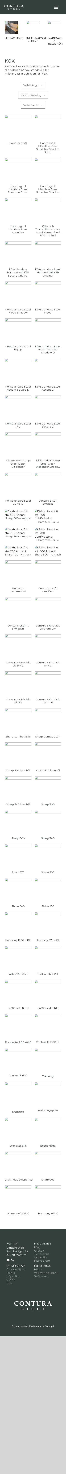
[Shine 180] (48, 879)
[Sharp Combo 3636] (18, 710)
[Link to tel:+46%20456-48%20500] (12, 1260)
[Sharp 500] (18, 811)
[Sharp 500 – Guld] (48, 511)
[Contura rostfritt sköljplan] (18, 599)
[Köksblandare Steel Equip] (18, 320)
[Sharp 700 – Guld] (48, 529)
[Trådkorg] (48, 1049)
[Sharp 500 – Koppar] (18, 511)
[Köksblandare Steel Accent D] (48, 360)
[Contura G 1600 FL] (48, 1015)
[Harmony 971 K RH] (48, 913)
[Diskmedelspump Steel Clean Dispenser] (18, 434)
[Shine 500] (48, 845)
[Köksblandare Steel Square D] (48, 397)
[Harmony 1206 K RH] (18, 913)
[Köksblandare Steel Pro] (18, 397)
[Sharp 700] (48, 778)
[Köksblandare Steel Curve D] (18, 474)
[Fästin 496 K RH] (18, 981)
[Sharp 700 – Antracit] (18, 547)
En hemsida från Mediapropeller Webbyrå (33, 1326)
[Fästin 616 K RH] (48, 947)
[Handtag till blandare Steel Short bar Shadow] (48, 159)
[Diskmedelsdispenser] (18, 1153)
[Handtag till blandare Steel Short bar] (18, 199)
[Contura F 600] (18, 1049)
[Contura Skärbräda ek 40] (48, 636)
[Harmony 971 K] (48, 1187)
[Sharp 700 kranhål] (18, 744)
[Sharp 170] (18, 845)
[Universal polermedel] (18, 562)
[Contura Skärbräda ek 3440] (18, 636)
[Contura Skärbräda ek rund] (48, 673)
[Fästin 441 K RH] (48, 981)
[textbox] (33, 85)
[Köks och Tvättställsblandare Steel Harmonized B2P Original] (48, 199)
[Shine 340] (18, 879)
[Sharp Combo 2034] (48, 710)
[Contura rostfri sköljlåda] (48, 562)
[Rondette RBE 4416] (18, 1015)
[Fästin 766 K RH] (18, 947)
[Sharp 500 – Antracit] (48, 547)
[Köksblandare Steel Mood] (48, 283)
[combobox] (33, 85)
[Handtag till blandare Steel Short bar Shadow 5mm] (48, 116)
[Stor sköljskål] (18, 1119)
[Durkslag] (18, 1083)
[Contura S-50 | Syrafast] (48, 474)
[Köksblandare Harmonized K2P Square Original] (18, 243)
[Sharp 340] (48, 811)
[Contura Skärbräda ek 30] (18, 673)
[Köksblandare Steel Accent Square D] (18, 360)
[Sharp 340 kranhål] (18, 778)
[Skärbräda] (48, 1153)
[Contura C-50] (18, 116)
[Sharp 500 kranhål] (48, 744)
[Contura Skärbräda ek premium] (48, 599)
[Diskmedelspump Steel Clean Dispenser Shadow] (48, 434)
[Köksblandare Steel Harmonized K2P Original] (48, 243)
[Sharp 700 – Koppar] (18, 529)
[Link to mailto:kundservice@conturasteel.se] (8, 1260)
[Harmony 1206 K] (18, 1187)
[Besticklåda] (48, 1119)
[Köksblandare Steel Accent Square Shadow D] (48, 320)
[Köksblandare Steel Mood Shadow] (18, 283)
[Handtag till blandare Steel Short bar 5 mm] (18, 159)
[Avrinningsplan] (48, 1083)
